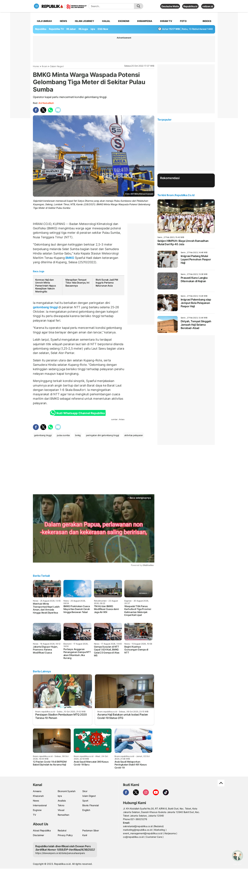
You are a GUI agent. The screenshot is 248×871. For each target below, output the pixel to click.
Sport (85, 800)
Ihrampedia (144, 21)
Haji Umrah (44, 21)
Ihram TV (166, 21)
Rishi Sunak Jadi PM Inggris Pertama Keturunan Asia (107, 282)
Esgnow (37, 810)
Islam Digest (89, 795)
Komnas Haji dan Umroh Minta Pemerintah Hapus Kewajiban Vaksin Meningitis (45, 285)
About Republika (42, 830)
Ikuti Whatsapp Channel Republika (80, 413)
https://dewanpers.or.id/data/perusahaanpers (60, 853)
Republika (40, 28)
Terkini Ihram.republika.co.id (175, 195)
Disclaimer (38, 835)
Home (36, 66)
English (86, 810)
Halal (106, 21)
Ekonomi (123, 21)
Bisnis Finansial (90, 805)
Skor (84, 791)
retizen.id (207, 6)
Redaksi (62, 830)
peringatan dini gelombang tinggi (102, 435)
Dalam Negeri (57, 66)
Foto (183, 21)
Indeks (207, 21)
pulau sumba (63, 435)
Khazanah (38, 795)
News (63, 21)
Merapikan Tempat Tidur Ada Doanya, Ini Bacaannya (77, 282)
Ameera (37, 791)
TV (34, 814)
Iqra (60, 795)
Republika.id (190, 6)
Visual (61, 810)
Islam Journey (84, 21)
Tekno (61, 805)
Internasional (40, 805)
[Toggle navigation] (36, 6)
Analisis (62, 800)
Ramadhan (63, 814)
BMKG (70, 258)
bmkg (78, 435)
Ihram (44, 66)
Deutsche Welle (170, 6)
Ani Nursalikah (46, 103)
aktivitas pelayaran (133, 435)
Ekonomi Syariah (66, 791)
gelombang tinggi (45, 307)
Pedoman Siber (90, 830)
